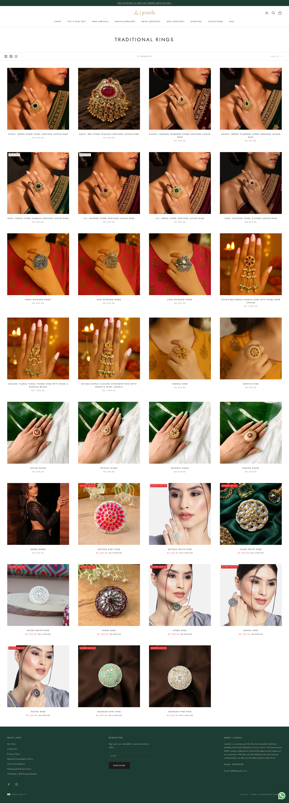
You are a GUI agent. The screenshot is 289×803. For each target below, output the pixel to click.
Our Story (11, 743)
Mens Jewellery (151, 21)
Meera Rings (38, 549)
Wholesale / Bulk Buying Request (22, 773)
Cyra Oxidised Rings (179, 299)
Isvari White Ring (251, 549)
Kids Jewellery (176, 21)
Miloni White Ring (38, 630)
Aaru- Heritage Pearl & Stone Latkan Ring (251, 218)
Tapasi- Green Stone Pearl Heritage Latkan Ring (38, 134)
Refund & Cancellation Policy (20, 758)
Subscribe (119, 765)
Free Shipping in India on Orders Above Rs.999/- (144, 3)
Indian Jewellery (125, 21)
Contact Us (12, 748)
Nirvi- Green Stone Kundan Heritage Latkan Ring (38, 218)
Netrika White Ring (180, 549)
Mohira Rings (250, 468)
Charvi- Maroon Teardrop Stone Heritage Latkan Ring (180, 136)
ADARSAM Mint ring (109, 711)
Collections (215, 21)
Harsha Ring (180, 384)
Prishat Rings (109, 468)
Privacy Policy (13, 753)
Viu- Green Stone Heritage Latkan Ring (180, 218)
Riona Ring (109, 630)
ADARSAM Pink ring (180, 711)
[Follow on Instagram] (16, 784)
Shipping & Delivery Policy (19, 768)
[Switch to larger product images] (6, 56)
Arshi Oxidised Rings (38, 299)
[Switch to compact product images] (16, 56)
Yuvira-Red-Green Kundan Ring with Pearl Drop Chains (251, 301)
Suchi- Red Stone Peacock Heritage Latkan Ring (109, 134)
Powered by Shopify (270, 794)
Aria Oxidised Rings (109, 299)
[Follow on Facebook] (8, 784)
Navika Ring (251, 630)
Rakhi (57, 21)
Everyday (196, 21)
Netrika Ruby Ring (109, 549)
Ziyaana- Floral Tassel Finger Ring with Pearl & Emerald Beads (38, 385)
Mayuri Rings (38, 468)
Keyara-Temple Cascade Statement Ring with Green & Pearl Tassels (109, 385)
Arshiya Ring (251, 384)
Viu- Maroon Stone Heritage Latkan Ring (109, 218)
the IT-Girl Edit (76, 21)
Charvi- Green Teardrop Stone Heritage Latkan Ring (250, 136)
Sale (232, 21)
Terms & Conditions (16, 763)
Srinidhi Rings (180, 468)
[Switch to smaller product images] (11, 56)
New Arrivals (100, 21)
